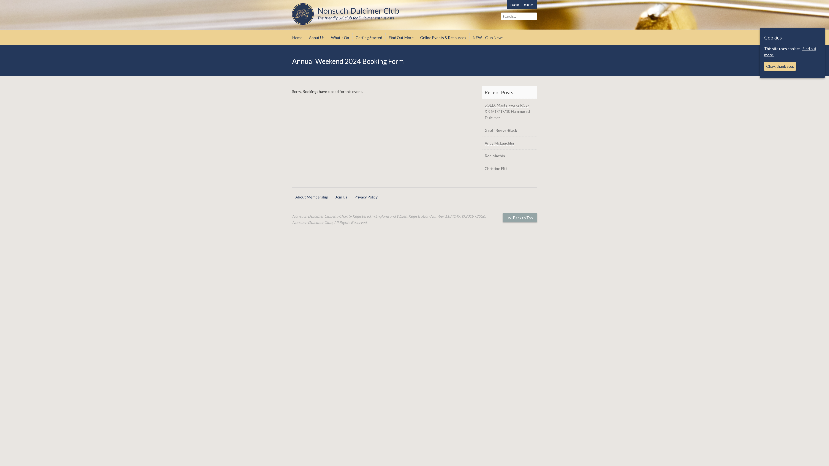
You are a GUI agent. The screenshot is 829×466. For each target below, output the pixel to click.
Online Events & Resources (443, 37)
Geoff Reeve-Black (501, 130)
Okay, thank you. (780, 66)
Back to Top (522, 217)
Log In (515, 4)
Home (297, 37)
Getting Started (369, 37)
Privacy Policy (366, 197)
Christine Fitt (496, 168)
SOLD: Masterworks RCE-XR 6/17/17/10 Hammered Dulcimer (507, 111)
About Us (316, 37)
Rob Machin (495, 155)
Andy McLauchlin (499, 143)
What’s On (340, 37)
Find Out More (401, 37)
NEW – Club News (488, 37)
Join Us (528, 4)
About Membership (311, 197)
